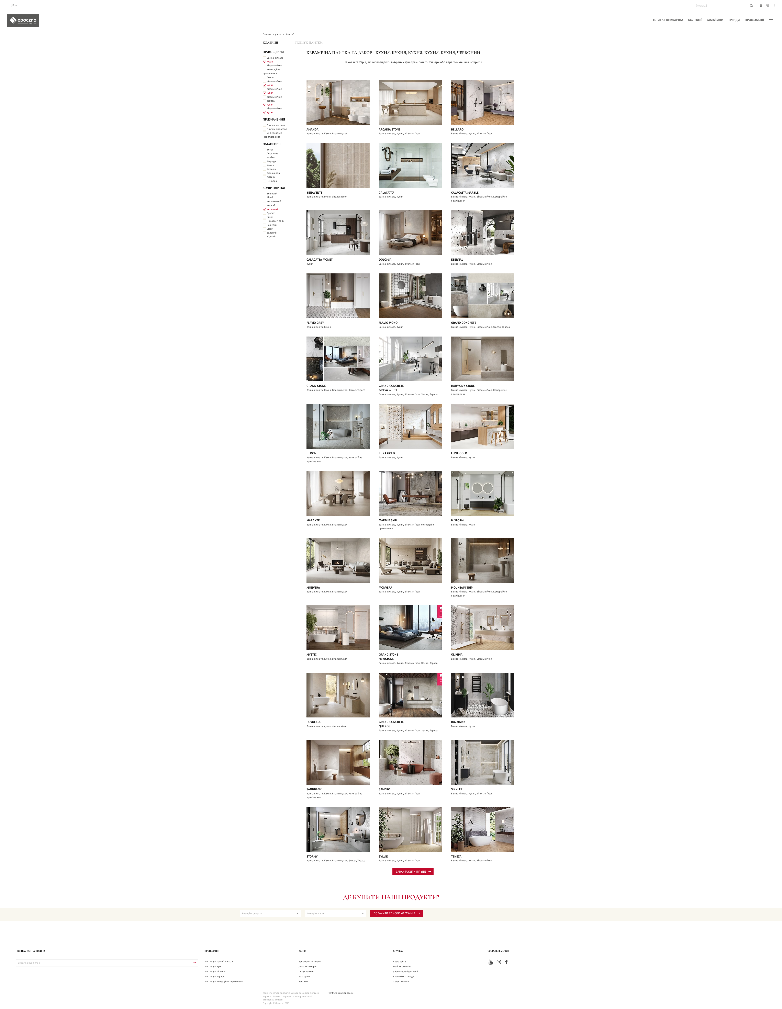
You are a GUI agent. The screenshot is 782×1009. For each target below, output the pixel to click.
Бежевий (272, 193)
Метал (270, 165)
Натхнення (272, 144)
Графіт (271, 213)
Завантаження (401, 981)
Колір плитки (274, 188)
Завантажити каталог (310, 962)
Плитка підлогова (277, 129)
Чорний (271, 205)
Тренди (734, 20)
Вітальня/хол (274, 65)
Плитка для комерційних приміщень (223, 981)
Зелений (272, 232)
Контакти (304, 981)
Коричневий (274, 201)
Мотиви (271, 177)
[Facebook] (774, 5)
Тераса (271, 101)
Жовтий (271, 236)
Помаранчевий (275, 221)
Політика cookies (402, 966)
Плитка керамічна (668, 20)
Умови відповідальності (405, 972)
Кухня (270, 61)
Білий (270, 197)
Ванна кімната (275, 58)
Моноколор (273, 173)
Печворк (272, 181)
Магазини (715, 20)
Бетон (270, 149)
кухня (270, 85)
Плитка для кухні (213, 966)
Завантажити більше (411, 871)
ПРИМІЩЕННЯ (273, 52)
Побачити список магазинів (394, 913)
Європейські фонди (403, 976)
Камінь (271, 157)
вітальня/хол (274, 81)
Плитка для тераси (214, 976)
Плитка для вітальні (214, 972)
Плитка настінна (276, 125)
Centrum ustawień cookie (341, 993)
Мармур (271, 161)
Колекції (695, 20)
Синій (270, 217)
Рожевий (272, 225)
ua (12, 5)
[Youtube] (761, 5)
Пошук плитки (309, 42)
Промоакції (754, 20)
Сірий (270, 229)
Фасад (270, 77)
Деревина (272, 153)
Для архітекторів (307, 966)
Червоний (272, 209)
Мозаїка (271, 169)
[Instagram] (768, 5)
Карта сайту (399, 962)
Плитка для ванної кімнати (218, 962)
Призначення (274, 119)
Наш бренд (304, 976)
